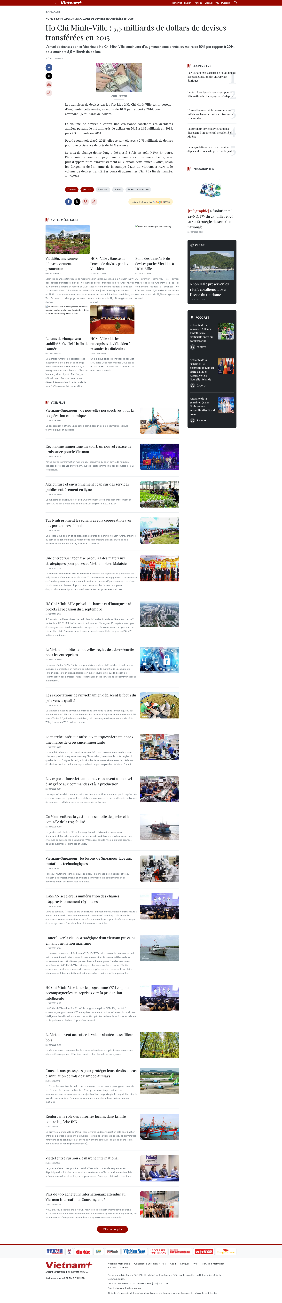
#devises (71, 189)
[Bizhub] (112, 1251)
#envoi (117, 189)
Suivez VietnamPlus (142, 201)
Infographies (203, 169)
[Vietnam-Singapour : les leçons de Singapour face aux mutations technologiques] (159, 869)
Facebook (49, 67)
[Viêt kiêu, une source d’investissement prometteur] (68, 239)
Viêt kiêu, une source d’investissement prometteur (62, 263)
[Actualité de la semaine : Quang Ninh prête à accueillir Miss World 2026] (226, 405)
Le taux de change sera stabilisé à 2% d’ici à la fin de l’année (67, 343)
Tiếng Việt (177, 2)
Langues (184, 1263)
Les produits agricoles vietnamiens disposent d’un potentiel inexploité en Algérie (210, 132)
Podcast (202, 317)
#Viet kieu (103, 189)
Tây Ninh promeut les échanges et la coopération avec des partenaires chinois (89, 523)
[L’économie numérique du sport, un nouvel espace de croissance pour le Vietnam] (159, 457)
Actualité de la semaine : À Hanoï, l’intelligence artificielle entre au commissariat (201, 332)
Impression (49, 84)
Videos (200, 245)
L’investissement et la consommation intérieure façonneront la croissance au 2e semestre (211, 114)
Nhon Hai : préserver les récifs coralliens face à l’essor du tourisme (209, 289)
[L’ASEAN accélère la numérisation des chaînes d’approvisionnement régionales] (159, 906)
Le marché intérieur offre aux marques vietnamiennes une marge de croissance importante (89, 739)
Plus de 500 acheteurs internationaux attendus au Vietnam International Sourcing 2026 (85, 1197)
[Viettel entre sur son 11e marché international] (159, 1168)
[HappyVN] (226, 1251)
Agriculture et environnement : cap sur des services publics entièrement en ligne (87, 487)
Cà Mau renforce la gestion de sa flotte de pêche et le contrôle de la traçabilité (87, 819)
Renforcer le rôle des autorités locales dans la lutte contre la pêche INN (86, 1119)
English (187, 2)
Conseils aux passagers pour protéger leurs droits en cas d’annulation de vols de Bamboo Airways (91, 1073)
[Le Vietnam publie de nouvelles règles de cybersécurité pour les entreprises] (159, 660)
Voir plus (58, 402)
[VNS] (134, 1251)
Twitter (49, 76)
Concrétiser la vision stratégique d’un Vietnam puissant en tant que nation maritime (90, 940)
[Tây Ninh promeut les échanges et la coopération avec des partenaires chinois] (159, 530)
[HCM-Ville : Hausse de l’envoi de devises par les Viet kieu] (112, 239)
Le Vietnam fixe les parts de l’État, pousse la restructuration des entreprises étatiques (212, 76)
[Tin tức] (83, 1251)
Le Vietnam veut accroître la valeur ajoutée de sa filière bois (89, 1037)
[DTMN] (180, 1251)
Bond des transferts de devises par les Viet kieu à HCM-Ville (154, 263)
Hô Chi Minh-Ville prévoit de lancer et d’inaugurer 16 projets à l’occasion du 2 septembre (88, 606)
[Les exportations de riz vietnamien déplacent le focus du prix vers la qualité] (159, 705)
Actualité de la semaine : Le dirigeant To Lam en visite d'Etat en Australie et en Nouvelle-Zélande (202, 369)
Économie (53, 12)
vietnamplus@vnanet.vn (128, 1288)
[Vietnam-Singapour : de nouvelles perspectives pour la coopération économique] (159, 421)
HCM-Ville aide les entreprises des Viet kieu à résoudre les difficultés (110, 343)
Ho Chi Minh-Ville (140, 189)
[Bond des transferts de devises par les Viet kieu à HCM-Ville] (157, 239)
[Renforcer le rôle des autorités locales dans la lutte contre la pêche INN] (159, 1127)
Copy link (49, 93)
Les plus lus (202, 66)
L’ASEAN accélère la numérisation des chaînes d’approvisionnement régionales (82, 899)
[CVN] (158, 1251)
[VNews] (69, 1251)
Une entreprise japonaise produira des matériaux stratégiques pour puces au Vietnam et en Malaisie (86, 560)
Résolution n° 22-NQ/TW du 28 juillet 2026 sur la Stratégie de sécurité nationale (210, 218)
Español (208, 2)
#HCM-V (87, 189)
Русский (225, 3)
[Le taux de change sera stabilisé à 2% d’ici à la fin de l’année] (68, 319)
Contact (124, 1267)
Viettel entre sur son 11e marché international (82, 1158)
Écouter (201, 347)
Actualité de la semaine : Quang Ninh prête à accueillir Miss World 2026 (202, 406)
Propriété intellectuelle (119, 1263)
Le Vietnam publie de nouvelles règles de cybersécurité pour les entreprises (90, 652)
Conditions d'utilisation (146, 1263)
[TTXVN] (54, 1251)
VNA (195, 1263)
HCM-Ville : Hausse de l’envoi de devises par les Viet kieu (109, 263)
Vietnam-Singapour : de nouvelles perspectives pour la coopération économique (90, 413)
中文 (217, 3)
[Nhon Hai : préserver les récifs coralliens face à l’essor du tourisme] (212, 265)
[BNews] (98, 1251)
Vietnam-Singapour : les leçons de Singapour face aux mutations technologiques (89, 861)
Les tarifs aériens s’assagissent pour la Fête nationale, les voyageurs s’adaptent (211, 94)
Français (198, 2)
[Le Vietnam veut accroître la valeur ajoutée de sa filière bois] (159, 1045)
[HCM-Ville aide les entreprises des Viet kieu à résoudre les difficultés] (112, 319)
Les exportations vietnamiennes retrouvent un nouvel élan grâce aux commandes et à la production (89, 781)
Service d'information (213, 1263)
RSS (164, 1263)
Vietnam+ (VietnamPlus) (71, 2)
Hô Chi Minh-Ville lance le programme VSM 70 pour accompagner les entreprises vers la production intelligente (87, 993)
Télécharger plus (112, 1229)
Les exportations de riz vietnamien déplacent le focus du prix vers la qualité (91, 698)
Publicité (112, 1267)
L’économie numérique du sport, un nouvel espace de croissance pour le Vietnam (88, 449)
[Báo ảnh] (204, 1251)
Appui (173, 1263)
